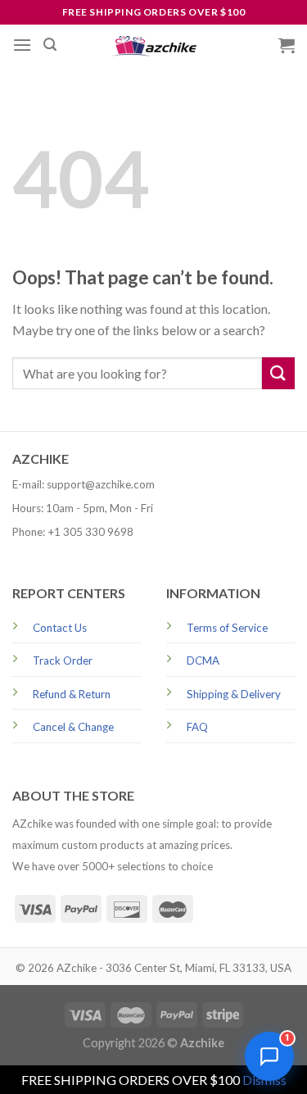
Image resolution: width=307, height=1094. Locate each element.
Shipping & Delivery (234, 694)
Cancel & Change (73, 726)
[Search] (49, 45)
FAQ (197, 726)
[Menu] (22, 45)
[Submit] (278, 373)
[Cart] (286, 45)
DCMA (203, 660)
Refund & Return (72, 694)
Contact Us (60, 627)
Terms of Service (227, 627)
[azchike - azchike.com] (154, 45)
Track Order (63, 660)
